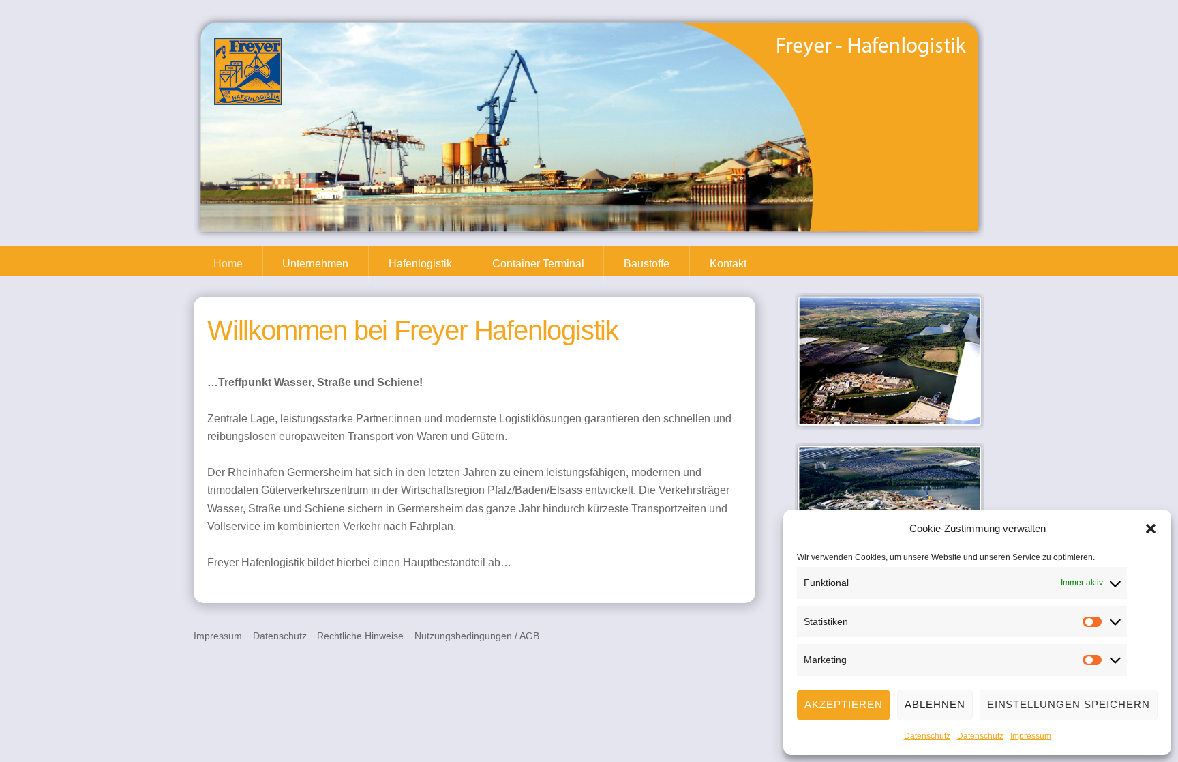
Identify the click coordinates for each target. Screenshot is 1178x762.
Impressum (1030, 736)
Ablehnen (935, 704)
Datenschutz (927, 736)
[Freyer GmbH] (248, 98)
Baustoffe (646, 263)
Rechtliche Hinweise (360, 635)
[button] (1151, 529)
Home (228, 263)
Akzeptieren (843, 704)
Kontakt (728, 263)
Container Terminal (538, 263)
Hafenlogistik (420, 263)
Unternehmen (315, 263)
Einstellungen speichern (1068, 704)
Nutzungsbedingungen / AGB (476, 635)
